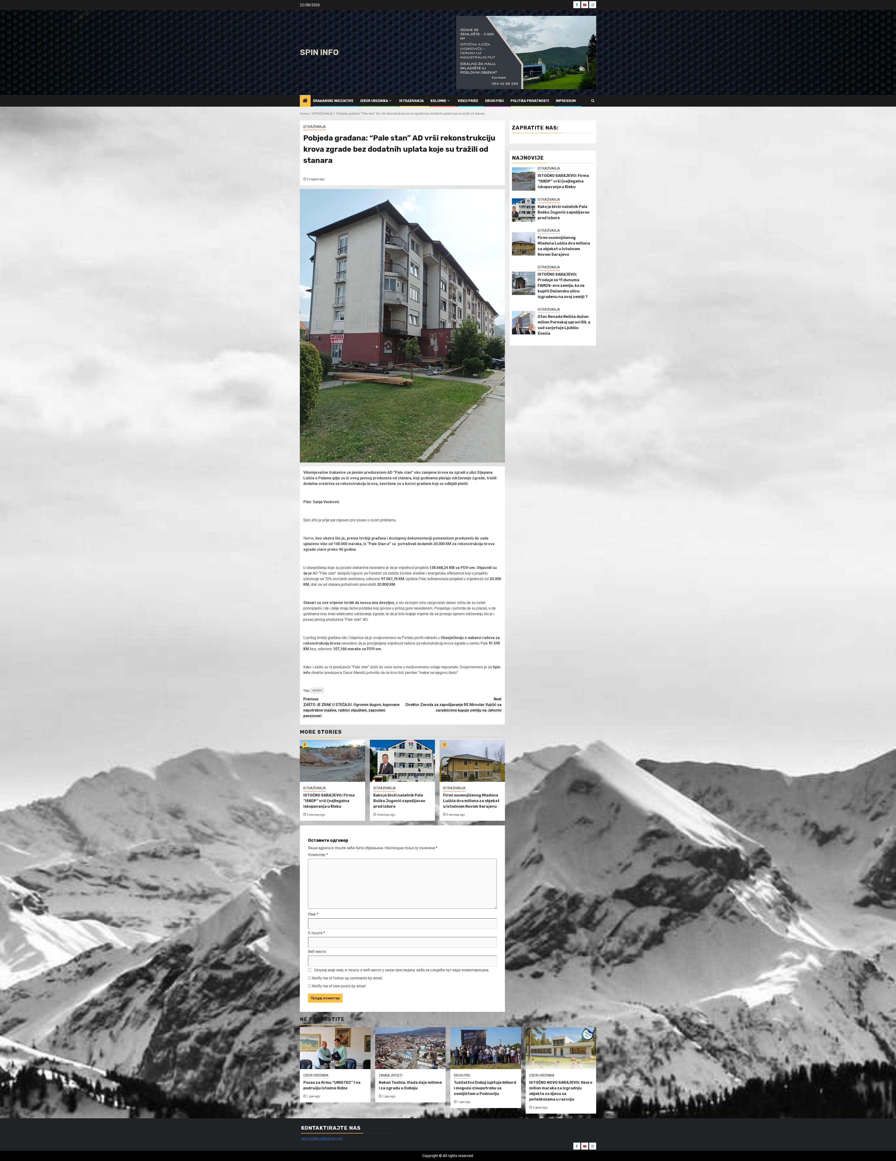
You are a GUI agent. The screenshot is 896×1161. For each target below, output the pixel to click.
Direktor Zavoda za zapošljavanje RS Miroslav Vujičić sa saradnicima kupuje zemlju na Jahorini (453, 704)
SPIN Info (319, 52)
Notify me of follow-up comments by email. (347, 978)
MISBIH (317, 690)
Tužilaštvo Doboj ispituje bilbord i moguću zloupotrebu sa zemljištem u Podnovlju (485, 1088)
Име (313, 914)
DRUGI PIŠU (494, 101)
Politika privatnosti (530, 101)
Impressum (566, 101)
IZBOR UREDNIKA (374, 101)
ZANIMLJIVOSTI (390, 1075)
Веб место (317, 951)
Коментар (318, 854)
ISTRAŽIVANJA (411, 101)
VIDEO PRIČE (468, 101)
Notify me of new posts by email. (339, 986)
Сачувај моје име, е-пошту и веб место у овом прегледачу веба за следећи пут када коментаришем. (401, 970)
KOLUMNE (438, 101)
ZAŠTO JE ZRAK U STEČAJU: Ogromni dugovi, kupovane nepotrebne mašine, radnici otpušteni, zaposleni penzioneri (351, 707)
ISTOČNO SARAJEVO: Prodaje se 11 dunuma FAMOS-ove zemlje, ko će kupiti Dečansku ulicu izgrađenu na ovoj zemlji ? (563, 285)
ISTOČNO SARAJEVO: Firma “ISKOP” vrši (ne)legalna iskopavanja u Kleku (329, 801)
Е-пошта (316, 933)
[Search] (593, 100)
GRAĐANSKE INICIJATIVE (333, 101)
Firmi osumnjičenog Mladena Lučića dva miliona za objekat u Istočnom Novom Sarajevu (471, 801)
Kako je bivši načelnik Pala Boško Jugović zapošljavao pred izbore (399, 801)
